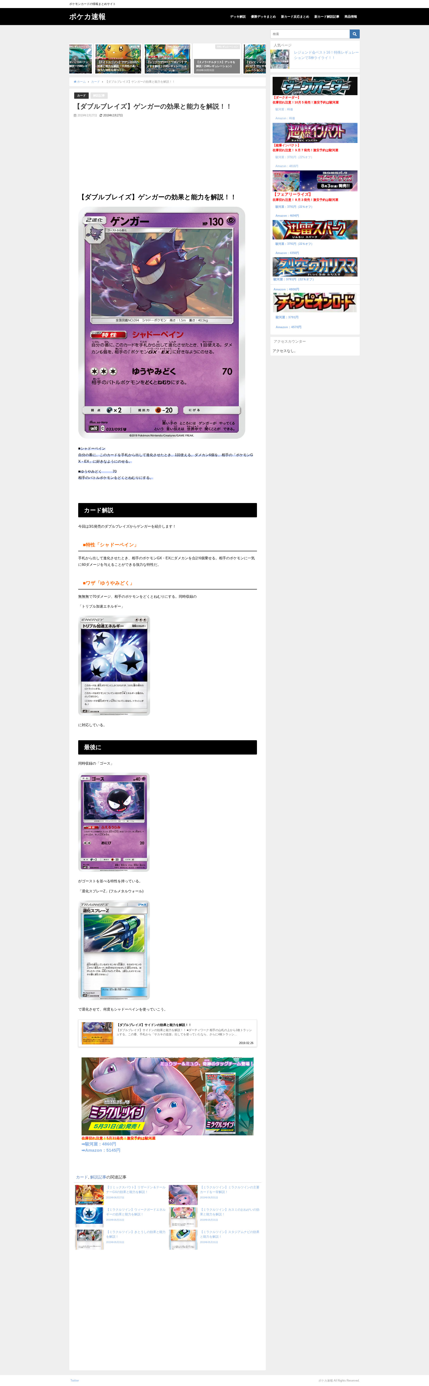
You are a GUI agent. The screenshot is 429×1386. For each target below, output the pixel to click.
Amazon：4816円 (286, 166)
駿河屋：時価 (284, 109)
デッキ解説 (238, 16)
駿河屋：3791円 (287, 317)
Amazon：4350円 (287, 253)
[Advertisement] (167, 158)
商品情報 (351, 16)
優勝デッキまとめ (263, 16)
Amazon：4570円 (288, 327)
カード (81, 95)
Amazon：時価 (285, 118)
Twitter (74, 1380)
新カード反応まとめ (295, 16)
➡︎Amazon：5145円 (101, 1150)
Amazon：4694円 (287, 215)
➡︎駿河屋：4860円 (99, 1144)
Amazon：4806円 (286, 289)
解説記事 (99, 95)
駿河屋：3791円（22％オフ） (294, 206)
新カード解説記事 (326, 16)
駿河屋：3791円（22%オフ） (294, 157)
